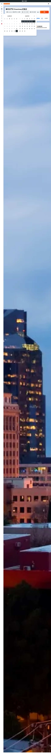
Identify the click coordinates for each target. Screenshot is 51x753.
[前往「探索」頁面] (1, 16)
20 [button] (9, 28)
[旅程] (1, 21)
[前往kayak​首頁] (7, 3)
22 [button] (14, 28)
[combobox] (14, 12)
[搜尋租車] (1, 11)
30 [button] (16, 31)
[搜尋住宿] (1, 9)
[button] (50, 1)
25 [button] (4, 31)
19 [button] (7, 28)
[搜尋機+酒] (1, 13)
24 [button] (27, 28)
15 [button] (14, 26)
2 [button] (16, 21)
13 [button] (9, 26)
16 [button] (16, 26)
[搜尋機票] (1, 7)
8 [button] (14, 23)
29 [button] (14, 31)
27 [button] (9, 31)
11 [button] (4, 26)
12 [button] (7, 26)
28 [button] (11, 31)
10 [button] (27, 23)
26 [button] (7, 31)
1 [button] (22, 21)
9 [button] (16, 23)
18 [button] (4, 28)
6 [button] (9, 23)
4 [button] (29, 21)
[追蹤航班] (1, 18)
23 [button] (16, 28)
